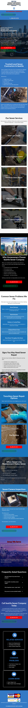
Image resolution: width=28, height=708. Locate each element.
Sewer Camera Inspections (14, 489)
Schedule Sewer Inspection (8, 50)
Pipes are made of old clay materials (10, 470)
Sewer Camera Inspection (15, 646)
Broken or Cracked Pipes (14, 322)
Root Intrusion (14, 314)
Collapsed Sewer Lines (14, 329)
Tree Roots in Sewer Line (15, 664)
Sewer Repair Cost (11, 682)
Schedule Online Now (8, 14)
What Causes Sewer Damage (14, 683)
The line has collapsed (7, 471)
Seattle (4, 548)
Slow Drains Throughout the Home (14, 338)
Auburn (4, 554)
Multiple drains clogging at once (10, 361)
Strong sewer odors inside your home (11, 363)
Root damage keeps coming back (9, 473)
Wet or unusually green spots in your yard (12, 365)
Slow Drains (11, 667)
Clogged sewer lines (7, 79)
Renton (4, 552)
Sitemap (14, 703)
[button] (14, 8)
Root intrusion (6, 81)
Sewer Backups (14, 307)
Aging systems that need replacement (10, 84)
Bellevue (4, 550)
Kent (4, 551)
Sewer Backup (12, 665)
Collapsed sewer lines (7, 83)
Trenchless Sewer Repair (14, 644)
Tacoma (4, 555)
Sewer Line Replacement (14, 643)
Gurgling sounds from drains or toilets (11, 364)
